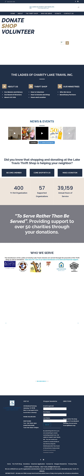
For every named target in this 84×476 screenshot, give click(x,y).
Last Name (47, 418)
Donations (26, 464)
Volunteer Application (38, 464)
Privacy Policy (72, 464)
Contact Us (69, 13)
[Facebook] (75, 1)
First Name (47, 412)
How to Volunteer (37, 92)
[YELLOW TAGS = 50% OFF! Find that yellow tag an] (55, 133)
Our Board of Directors (13, 95)
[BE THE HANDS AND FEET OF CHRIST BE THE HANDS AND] (28, 133)
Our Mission (8, 92)
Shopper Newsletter (60, 464)
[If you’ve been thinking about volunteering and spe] (69, 133)
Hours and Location (38, 97)
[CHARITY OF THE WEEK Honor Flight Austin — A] (42, 133)
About (20, 13)
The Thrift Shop (32, 13)
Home (13, 13)
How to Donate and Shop (40, 95)
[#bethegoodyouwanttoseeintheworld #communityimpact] (14, 133)
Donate (58, 13)
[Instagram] (78, 1)
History (19, 92)
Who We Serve (46, 13)
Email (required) (48, 406)
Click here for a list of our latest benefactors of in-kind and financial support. (52, 259)
